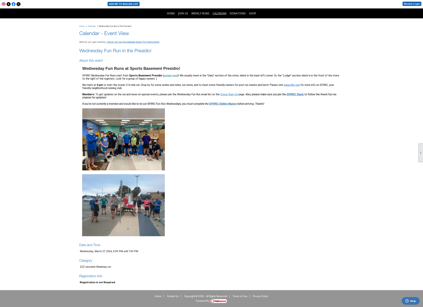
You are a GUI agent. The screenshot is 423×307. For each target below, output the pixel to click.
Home (171, 13)
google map (170, 75)
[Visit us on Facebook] (14, 4)
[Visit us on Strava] (9, 4)
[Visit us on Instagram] (4, 4)
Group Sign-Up (229, 94)
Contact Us (173, 296)
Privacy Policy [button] (260, 296)
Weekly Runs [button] (200, 13)
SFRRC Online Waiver (223, 103)
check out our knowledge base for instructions (133, 42)
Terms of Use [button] (240, 296)
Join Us (183, 13)
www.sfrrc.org (292, 85)
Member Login (412, 3)
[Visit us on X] (19, 4)
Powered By (203, 300)
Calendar (219, 13)
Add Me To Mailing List (123, 4)
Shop (252, 13)
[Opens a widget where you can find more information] (411, 301)
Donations (238, 13)
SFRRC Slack (295, 94)
